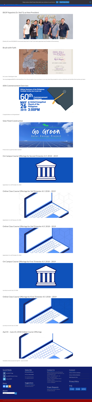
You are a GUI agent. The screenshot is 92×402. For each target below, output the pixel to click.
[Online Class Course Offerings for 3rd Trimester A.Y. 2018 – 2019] (46, 193)
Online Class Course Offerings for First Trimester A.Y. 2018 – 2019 (29, 297)
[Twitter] (7, 386)
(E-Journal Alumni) (29, 372)
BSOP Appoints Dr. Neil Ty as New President (21, 12)
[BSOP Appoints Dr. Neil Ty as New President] (46, 14)
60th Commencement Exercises (15, 85)
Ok (57, 2)
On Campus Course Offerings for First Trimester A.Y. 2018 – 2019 (29, 261)
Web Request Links (73, 377)
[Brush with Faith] (46, 50)
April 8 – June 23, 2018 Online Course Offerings (22, 332)
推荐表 (84, 389)
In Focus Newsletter (29, 374)
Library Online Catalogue (74, 372)
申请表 (72, 389)
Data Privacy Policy (64, 2)
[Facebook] (4, 386)
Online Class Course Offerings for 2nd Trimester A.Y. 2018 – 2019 (29, 226)
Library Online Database (74, 375)
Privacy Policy (74, 381)
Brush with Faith (9, 47)
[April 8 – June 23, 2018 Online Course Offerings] (46, 334)
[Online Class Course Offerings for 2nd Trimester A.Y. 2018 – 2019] (46, 228)
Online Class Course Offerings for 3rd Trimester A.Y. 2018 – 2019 (29, 191)
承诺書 (78, 389)
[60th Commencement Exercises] (46, 87)
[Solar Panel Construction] (46, 123)
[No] (90, 2)
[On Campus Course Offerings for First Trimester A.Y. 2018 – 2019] (46, 263)
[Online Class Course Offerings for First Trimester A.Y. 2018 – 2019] (46, 299)
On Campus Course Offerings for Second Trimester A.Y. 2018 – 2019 (30, 156)
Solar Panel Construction (13, 121)
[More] (9, 386)
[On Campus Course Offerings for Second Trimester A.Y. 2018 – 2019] (46, 158)
